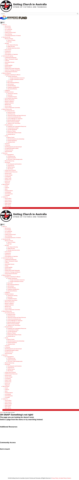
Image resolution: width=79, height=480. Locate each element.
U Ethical (2, 436)
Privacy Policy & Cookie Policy (59, 478)
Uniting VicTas (3, 439)
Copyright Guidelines (5, 428)
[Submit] (77, 13)
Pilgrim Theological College (6, 431)
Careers (69, 478)
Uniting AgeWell (4, 434)
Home (1, 412)
